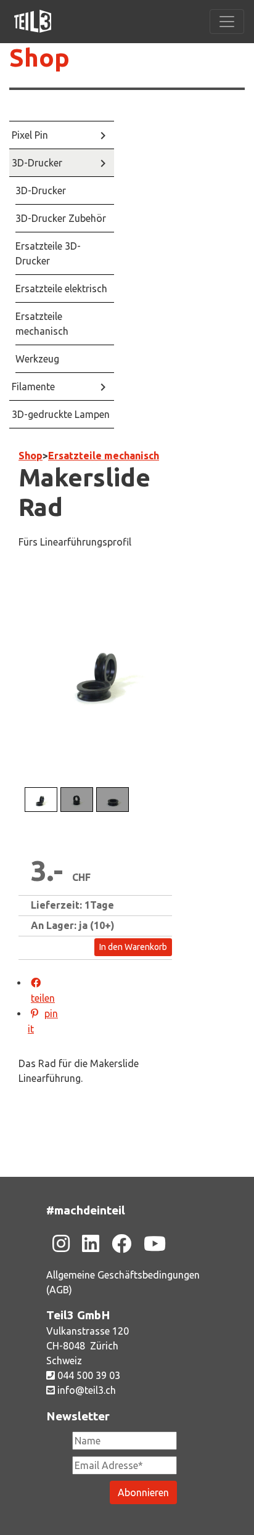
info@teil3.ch (85, 1390)
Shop (39, 58)
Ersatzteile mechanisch (103, 455)
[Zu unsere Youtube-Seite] (155, 1243)
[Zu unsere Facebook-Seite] (121, 1243)
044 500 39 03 (87, 1375)
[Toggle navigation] (227, 21)
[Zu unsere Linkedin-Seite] (90, 1243)
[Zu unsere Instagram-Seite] (61, 1243)
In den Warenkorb (133, 947)
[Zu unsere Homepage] (32, 21)
